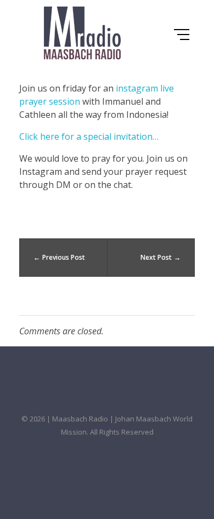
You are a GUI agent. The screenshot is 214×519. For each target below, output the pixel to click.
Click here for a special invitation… (89, 136)
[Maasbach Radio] (82, 32)
